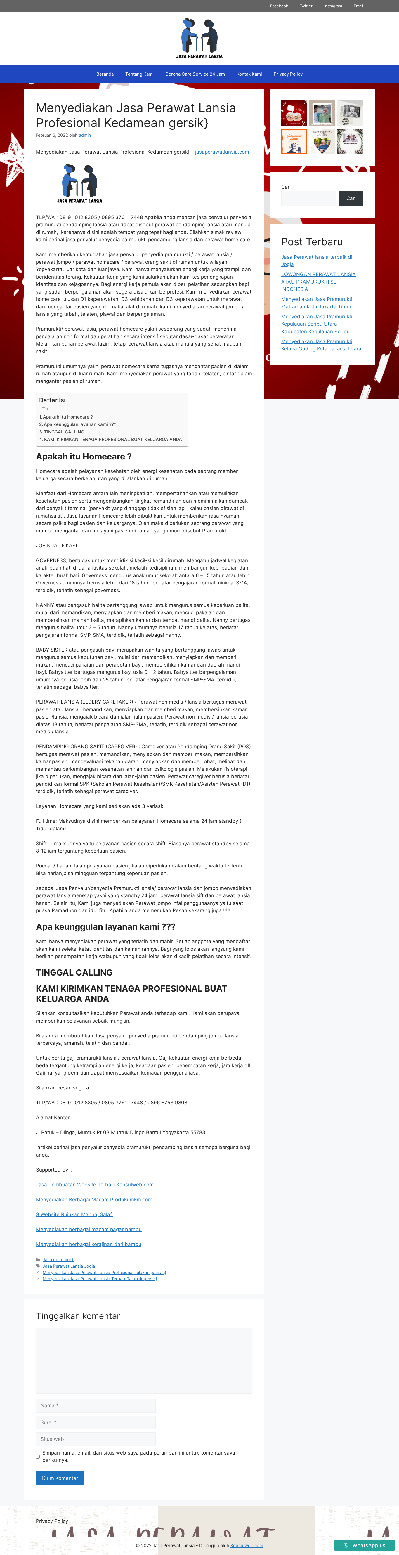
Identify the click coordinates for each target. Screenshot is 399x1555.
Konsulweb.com (246, 1545)
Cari (286, 187)
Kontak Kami (249, 74)
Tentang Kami (139, 74)
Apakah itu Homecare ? (68, 417)
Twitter (306, 6)
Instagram (333, 6)
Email (358, 6)
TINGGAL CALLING (64, 432)
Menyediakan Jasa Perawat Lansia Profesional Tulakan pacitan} (104, 1272)
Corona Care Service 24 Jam (195, 74)
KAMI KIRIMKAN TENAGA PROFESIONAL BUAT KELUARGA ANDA (113, 439)
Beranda (105, 74)
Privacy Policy (288, 74)
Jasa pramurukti (58, 1259)
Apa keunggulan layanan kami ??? (80, 424)
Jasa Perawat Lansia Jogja (69, 1266)
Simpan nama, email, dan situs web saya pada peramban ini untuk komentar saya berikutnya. (138, 1456)
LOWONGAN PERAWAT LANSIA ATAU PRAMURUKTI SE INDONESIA (318, 281)
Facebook (279, 6)
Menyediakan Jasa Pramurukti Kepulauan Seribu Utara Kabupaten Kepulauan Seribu (316, 324)
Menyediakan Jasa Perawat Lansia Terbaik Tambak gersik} (100, 1278)
